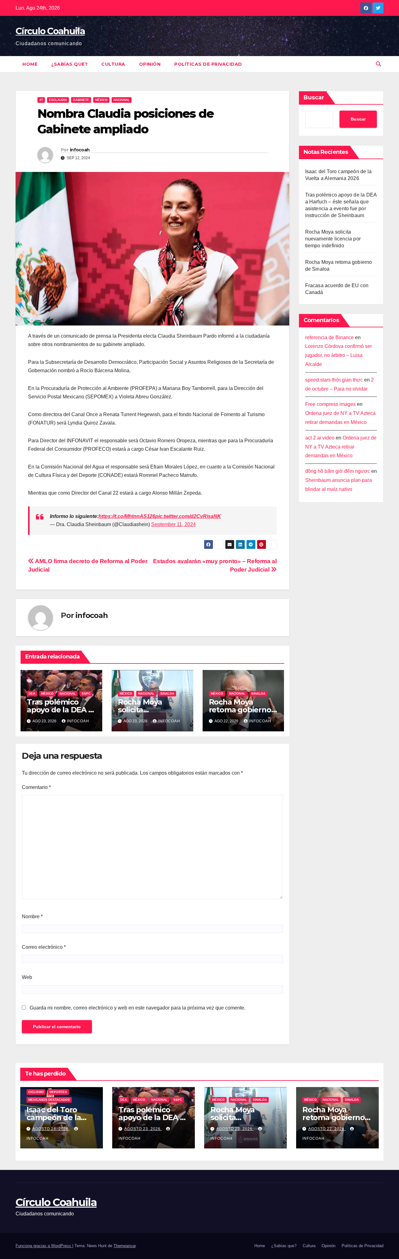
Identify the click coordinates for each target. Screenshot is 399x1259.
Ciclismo (36, 1092)
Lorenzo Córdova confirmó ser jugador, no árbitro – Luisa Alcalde (338, 355)
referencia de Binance (329, 337)
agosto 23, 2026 (143, 1129)
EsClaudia (58, 100)
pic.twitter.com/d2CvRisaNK (188, 516)
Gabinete (81, 100)
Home (29, 64)
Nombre (32, 916)
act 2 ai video (319, 438)
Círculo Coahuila (50, 31)
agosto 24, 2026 (51, 1129)
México (101, 100)
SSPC (86, 693)
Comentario (36, 787)
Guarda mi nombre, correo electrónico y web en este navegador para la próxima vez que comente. (137, 1007)
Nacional (121, 100)
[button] (378, 64)
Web (27, 977)
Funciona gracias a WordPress (44, 1245)
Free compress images (330, 404)
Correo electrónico (44, 947)
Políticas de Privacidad (208, 64)
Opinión (150, 64)
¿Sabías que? (69, 64)
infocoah (79, 150)
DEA (32, 693)
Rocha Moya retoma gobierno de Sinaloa (240, 709)
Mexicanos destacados (49, 1099)
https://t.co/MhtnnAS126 (127, 516)
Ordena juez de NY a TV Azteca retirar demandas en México (341, 447)
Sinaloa (167, 693)
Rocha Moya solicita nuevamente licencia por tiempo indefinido (333, 238)
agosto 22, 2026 (327, 1129)
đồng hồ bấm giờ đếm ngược (337, 471)
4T (41, 100)
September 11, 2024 (173, 524)
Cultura (113, 64)
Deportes (58, 1092)
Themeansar (124, 1245)
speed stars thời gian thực (334, 380)
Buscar (314, 97)
